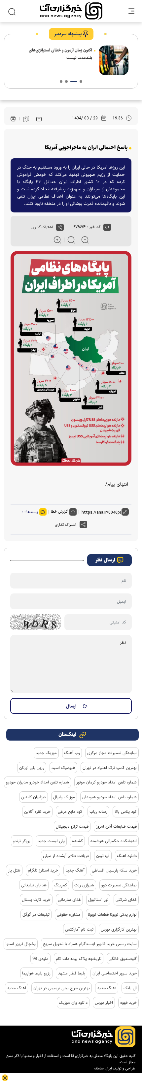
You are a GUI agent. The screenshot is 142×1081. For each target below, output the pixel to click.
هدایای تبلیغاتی (34, 885)
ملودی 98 (40, 958)
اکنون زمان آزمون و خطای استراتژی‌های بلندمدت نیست (60, 54)
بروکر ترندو (21, 841)
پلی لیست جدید (51, 841)
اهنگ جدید (16, 988)
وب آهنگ (72, 752)
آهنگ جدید (75, 870)
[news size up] (57, 240)
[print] (13, 119)
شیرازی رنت (84, 885)
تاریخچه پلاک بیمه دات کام (78, 958)
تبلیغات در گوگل (36, 914)
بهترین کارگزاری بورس (119, 929)
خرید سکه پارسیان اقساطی (114, 870)
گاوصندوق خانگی (123, 958)
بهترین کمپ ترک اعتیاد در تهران (110, 767)
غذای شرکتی (126, 899)
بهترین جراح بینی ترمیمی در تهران (61, 988)
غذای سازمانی (69, 899)
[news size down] (85, 240)
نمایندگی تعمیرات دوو (119, 885)
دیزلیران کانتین (33, 797)
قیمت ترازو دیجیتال (72, 826)
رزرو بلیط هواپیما (36, 973)
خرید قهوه (128, 1002)
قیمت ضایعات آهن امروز (116, 826)
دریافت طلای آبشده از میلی (66, 855)
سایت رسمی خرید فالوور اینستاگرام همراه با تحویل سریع (90, 943)
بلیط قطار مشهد (71, 973)
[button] (81, 81)
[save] (26, 118)
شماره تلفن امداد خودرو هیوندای (109, 797)
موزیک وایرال (64, 797)
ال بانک (130, 988)
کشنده (77, 841)
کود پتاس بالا (126, 811)
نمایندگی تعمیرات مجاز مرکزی (112, 752)
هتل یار (14, 870)
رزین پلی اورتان (31, 767)
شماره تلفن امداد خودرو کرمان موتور (106, 782)
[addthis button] (60, 227)
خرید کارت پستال (36, 899)
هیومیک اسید (63, 767)
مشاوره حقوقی (69, 914)
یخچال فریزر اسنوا (21, 943)
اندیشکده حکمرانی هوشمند (113, 841)
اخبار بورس (104, 1002)
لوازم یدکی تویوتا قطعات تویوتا (112, 914)
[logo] (71, 11)
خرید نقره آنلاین (37, 811)
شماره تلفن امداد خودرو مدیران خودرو (37, 782)
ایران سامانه (103, 1068)
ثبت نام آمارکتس (79, 929)
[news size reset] (71, 240)
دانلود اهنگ (127, 855)
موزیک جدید (46, 752)
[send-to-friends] (39, 118)
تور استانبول (98, 899)
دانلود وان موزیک (73, 1002)
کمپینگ (60, 885)
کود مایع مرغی (70, 811)
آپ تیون (103, 855)
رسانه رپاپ (98, 811)
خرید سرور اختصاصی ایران (114, 973)
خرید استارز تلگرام (43, 870)
